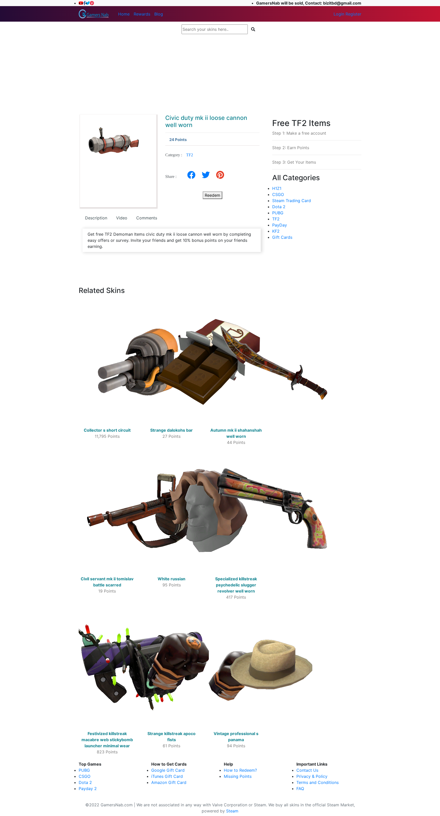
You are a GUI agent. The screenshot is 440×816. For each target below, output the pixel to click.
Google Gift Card (168, 770)
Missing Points (238, 776)
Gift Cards (282, 237)
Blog (158, 14)
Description (96, 217)
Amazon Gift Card (168, 782)
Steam (232, 810)
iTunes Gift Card (167, 776)
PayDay (279, 225)
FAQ (300, 788)
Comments (146, 217)
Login (339, 14)
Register (353, 14)
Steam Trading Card (291, 200)
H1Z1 (276, 188)
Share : (172, 176)
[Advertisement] (220, 71)
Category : (179, 155)
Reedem (212, 195)
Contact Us (307, 770)
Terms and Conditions (317, 782)
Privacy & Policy (311, 776)
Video (121, 217)
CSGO (278, 194)
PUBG (277, 212)
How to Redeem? (240, 770)
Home (124, 14)
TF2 (189, 155)
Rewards (142, 14)
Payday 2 (88, 788)
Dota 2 (278, 206)
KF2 (276, 231)
